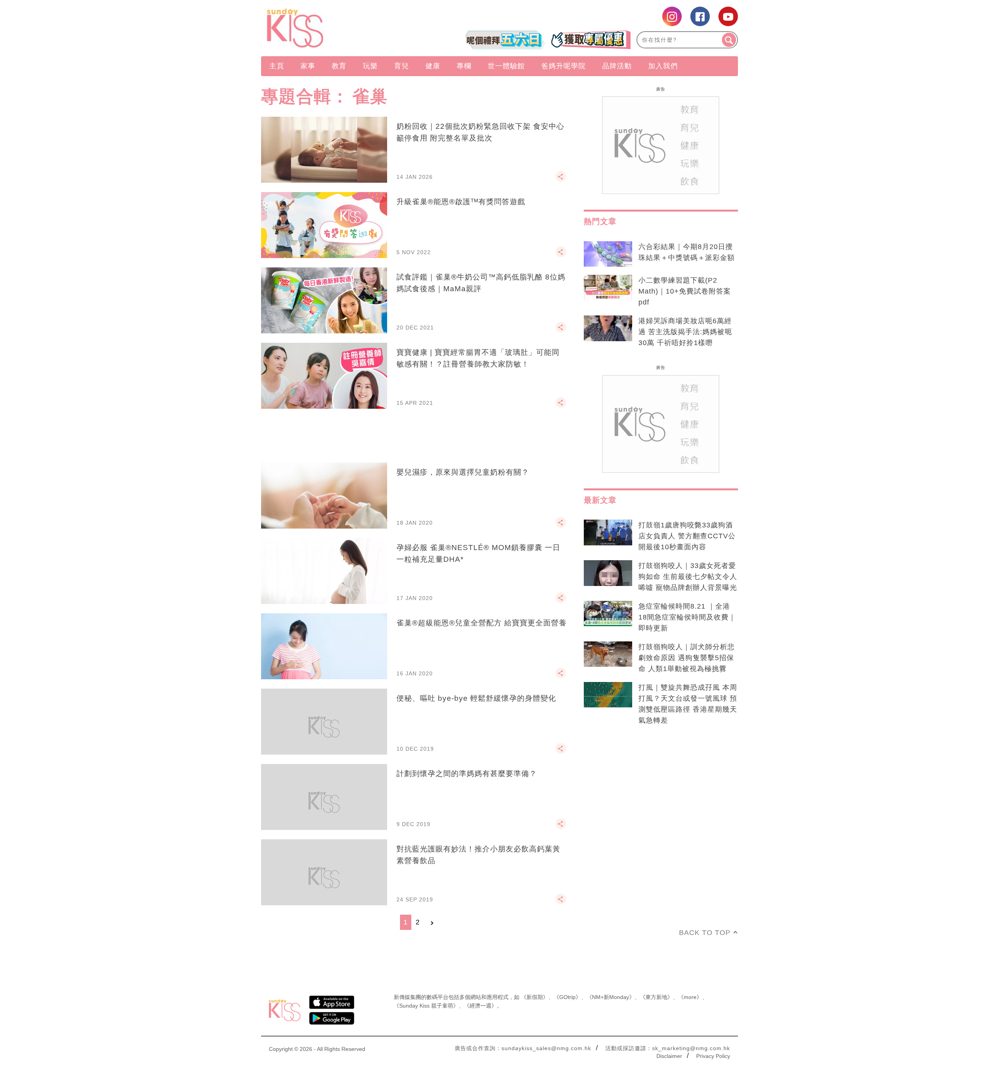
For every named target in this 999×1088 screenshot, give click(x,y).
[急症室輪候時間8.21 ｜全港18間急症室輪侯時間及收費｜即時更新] (608, 614)
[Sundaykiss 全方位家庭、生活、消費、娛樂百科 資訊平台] (332, 28)
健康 (432, 66)
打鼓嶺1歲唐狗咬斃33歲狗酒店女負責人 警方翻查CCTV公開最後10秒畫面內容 (687, 536)
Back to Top (705, 933)
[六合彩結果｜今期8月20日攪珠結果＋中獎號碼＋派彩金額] (608, 254)
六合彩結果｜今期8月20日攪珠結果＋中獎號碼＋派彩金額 (686, 252)
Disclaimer (669, 1056)
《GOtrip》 (567, 997)
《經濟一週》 (480, 1006)
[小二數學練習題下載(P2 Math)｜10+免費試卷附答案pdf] (608, 288)
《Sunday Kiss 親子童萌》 (426, 1006)
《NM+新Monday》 (611, 997)
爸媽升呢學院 (563, 66)
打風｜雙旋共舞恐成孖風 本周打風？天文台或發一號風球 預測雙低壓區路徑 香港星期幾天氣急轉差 (687, 704)
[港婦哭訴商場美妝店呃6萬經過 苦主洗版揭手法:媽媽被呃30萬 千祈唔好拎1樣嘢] (608, 328)
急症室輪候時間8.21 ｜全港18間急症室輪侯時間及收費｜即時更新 (687, 617)
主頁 (276, 66)
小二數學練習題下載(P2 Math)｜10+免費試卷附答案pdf (684, 291)
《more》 (690, 997)
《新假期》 (534, 997)
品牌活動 (617, 66)
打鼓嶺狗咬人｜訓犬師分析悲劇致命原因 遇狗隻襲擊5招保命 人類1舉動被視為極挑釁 (686, 658)
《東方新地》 (656, 997)
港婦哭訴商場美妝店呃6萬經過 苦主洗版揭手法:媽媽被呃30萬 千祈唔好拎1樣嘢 (685, 332)
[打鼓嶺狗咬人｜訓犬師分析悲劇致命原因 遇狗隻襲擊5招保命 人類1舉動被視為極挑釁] (608, 654)
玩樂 (370, 66)
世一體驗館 (506, 66)
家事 (307, 66)
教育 (339, 66)
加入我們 (663, 66)
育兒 (401, 66)
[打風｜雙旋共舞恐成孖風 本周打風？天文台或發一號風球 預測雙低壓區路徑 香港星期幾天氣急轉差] (608, 695)
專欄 (464, 66)
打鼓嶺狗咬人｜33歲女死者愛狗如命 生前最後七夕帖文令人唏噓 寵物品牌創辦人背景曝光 (687, 576)
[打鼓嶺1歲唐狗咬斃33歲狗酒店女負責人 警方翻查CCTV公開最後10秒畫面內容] (608, 532)
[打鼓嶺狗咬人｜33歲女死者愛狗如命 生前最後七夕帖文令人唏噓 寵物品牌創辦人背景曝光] (608, 573)
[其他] (561, 180)
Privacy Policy (713, 1056)
